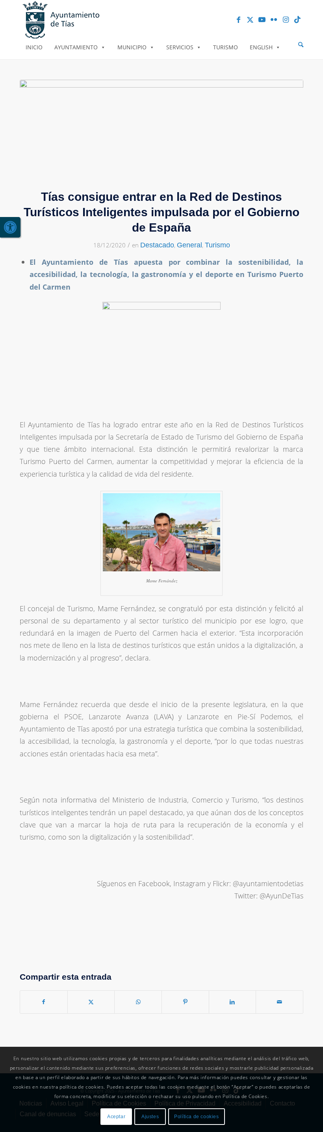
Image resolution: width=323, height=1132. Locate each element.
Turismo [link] (225, 47)
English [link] (261, 47)
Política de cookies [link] (196, 1116)
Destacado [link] (157, 245)
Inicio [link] (34, 47)
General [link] (189, 245)
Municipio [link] (132, 47)
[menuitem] (300, 44)
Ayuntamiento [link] (76, 47)
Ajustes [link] (150, 1116)
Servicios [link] (179, 47)
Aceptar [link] (116, 1116)
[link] (10, 227)
